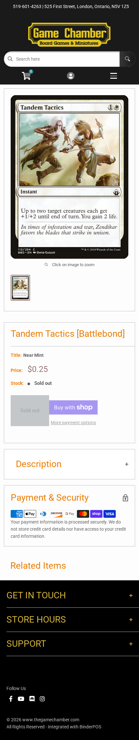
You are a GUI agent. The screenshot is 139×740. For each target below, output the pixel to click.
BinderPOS (90, 726)
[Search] (127, 59)
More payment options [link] (73, 422)
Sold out (29, 410)
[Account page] (70, 76)
